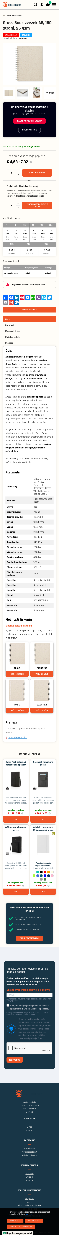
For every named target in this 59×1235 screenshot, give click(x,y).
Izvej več (29, 1214)
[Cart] (48, 5)
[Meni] (53, 4)
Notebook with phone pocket (43, 763)
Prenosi (9, 343)
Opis (7, 319)
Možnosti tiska (12, 331)
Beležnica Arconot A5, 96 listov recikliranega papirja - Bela (43, 830)
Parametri (10, 325)
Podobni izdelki (12, 337)
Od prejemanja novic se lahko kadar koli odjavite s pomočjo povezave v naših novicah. (27, 1013)
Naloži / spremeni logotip (29, 121)
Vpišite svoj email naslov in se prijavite (29, 990)
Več (16, 819)
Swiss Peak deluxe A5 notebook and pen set (16, 763)
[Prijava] (42, 5)
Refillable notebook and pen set (16, 829)
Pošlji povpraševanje (29, 938)
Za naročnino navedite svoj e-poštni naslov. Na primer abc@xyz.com (29, 1000)
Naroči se (14, 1059)
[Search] (35, 5)
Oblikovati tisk (29, 130)
